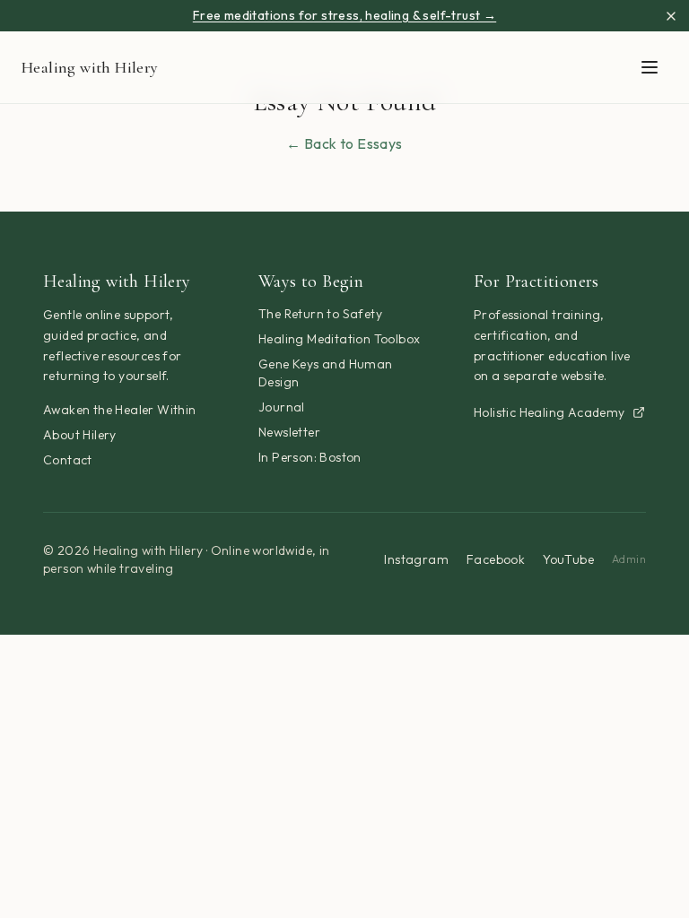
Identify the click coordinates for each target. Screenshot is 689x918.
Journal (281, 407)
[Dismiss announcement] (671, 16)
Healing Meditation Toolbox (339, 339)
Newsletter (289, 432)
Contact (67, 460)
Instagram (416, 559)
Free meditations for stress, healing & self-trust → (344, 15)
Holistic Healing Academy (549, 412)
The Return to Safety (320, 314)
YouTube (568, 559)
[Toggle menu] (649, 67)
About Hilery (80, 435)
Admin (629, 559)
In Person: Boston (310, 457)
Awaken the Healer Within (119, 410)
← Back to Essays (344, 143)
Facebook (496, 559)
